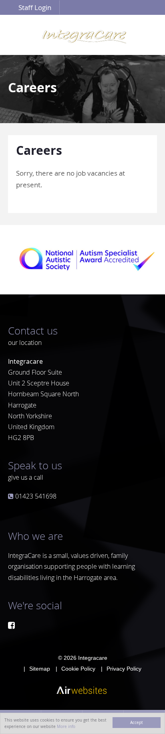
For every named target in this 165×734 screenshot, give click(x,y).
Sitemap (39, 668)
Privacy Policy (124, 668)
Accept (136, 722)
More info (66, 726)
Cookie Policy (78, 668)
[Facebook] (11, 625)
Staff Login (34, 7)
